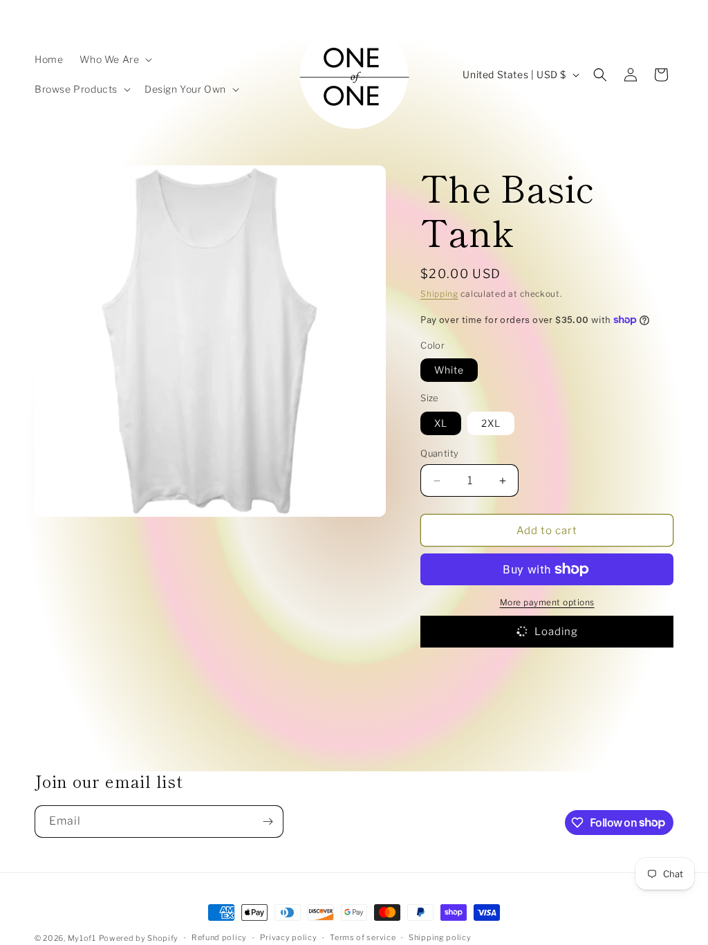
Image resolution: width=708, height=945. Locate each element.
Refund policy (219, 937)
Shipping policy (440, 937)
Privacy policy (288, 937)
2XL (491, 423)
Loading (556, 631)
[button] (114, 59)
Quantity (439, 453)
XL (440, 423)
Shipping (439, 293)
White (449, 370)
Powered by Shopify (139, 938)
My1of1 (82, 938)
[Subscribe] (267, 821)
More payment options (547, 602)
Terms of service (362, 937)
